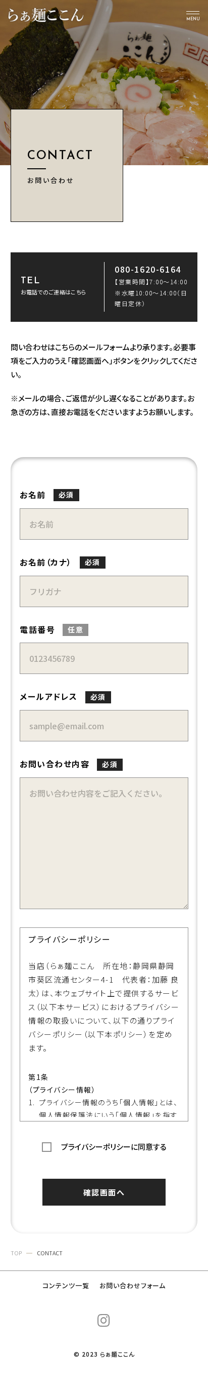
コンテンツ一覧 (65, 1285)
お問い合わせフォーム (132, 1285)
